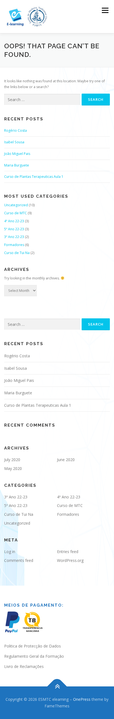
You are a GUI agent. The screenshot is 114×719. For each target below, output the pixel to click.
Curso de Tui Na (17, 252)
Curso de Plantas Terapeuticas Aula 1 (33, 176)
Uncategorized (16, 205)
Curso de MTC (15, 213)
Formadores (14, 244)
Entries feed (67, 551)
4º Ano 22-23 (14, 221)
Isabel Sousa (14, 142)
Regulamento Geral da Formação (34, 656)
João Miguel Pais (17, 153)
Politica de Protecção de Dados (32, 646)
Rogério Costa (15, 130)
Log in (9, 551)
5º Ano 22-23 (14, 229)
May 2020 (13, 468)
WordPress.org (70, 560)
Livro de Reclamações (24, 666)
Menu (104, 10)
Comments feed (18, 560)
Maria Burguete (16, 165)
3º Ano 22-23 (14, 236)
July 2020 (12, 459)
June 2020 (66, 459)
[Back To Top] (57, 686)
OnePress (81, 699)
